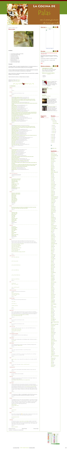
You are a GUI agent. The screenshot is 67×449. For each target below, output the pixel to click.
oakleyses (11, 87)
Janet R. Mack (12, 382)
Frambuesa (53, 227)
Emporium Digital (32, 447)
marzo (54, 129)
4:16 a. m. (13, 336)
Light (51, 261)
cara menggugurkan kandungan (14, 333)
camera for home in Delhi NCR (16, 249)
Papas (52, 287)
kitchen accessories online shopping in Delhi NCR (18, 251)
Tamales (52, 339)
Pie (51, 305)
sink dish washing (12, 298)
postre (52, 315)
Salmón (52, 329)
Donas (52, 214)
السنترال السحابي (14, 409)
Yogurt (52, 362)
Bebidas (52, 170)
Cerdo (52, 180)
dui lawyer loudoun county (15, 405)
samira (10, 357)
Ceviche (52, 183)
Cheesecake (53, 184)
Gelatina (52, 238)
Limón (52, 262)
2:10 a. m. (13, 418)
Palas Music (44, 95)
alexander (11, 398)
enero (54, 132)
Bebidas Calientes (54, 172)
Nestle (52, 280)
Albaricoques (53, 158)
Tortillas (52, 351)
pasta (52, 291)
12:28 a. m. (13, 209)
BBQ (51, 169)
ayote (52, 165)
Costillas (52, 202)
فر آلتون (13, 307)
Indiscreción (49, 81)
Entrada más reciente (12, 428)
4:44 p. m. (13, 94)
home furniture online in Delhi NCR (16, 245)
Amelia (10, 412)
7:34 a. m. (13, 361)
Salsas (52, 331)
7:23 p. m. (13, 204)
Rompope (52, 325)
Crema (52, 203)
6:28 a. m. (13, 381)
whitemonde (11, 376)
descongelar (53, 210)
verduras (52, 359)
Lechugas (52, 258)
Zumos (52, 366)
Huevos (52, 249)
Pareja (52, 290)
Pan (51, 286)
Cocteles (52, 191)
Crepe (52, 205)
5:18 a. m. (13, 396)
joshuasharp (11, 419)
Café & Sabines (49, 88)
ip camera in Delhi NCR (15, 250)
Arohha (10, 239)
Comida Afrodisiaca (54, 196)
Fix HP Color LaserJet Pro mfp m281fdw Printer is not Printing (20, 314)
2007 (52, 140)
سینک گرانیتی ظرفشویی (15, 305)
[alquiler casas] (53, 148)
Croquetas (52, 206)
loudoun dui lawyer (14, 404)
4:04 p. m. (13, 280)
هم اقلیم (13, 292)
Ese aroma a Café (45, 87)
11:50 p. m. (13, 146)
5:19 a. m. (13, 288)
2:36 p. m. (13, 341)
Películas (52, 297)
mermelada (52, 272)
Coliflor (52, 195)
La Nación (52, 254)
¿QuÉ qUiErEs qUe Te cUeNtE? (47, 68)
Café (51, 176)
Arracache (52, 161)
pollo (51, 312)
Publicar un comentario (15, 426)
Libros (52, 260)
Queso (52, 320)
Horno (52, 247)
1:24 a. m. (13, 90)
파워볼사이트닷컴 (20, 345)
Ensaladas (52, 218)
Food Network (53, 225)
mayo (53, 126)
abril (53, 128)
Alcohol (52, 159)
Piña (51, 308)
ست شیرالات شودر (14, 303)
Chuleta (52, 187)
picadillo (52, 301)
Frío (51, 232)
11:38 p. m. (13, 122)
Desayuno (52, 209)
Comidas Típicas (53, 198)
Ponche (52, 313)
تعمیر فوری (11, 348)
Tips (51, 347)
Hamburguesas (53, 243)
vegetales (52, 358)
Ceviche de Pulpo (55, 123)
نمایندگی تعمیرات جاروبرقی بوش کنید (16, 328)
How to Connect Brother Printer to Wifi (17, 315)
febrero (54, 131)
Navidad (52, 279)
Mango (52, 265)
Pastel (52, 293)
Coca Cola (52, 188)
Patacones (52, 294)
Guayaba (52, 242)
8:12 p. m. (13, 370)
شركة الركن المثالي (12, 255)
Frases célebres (53, 228)
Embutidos (52, 217)
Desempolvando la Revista (51, 106)
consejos (52, 199)
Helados (52, 246)
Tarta (52, 344)
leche (52, 257)
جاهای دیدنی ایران (14, 295)
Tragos (52, 354)
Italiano (52, 250)
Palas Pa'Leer (44, 80)
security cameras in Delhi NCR (16, 244)
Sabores (52, 328)
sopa (51, 336)
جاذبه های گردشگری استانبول (15, 293)
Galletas (52, 235)
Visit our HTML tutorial (15, 248)
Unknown (11, 148)
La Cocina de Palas (15, 5)
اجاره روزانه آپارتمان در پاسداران (25, 364)
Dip (51, 213)
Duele (43, 69)
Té (51, 346)
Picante (52, 302)
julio (53, 125)
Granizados (53, 240)
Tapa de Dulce (53, 340)
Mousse (52, 275)
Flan (51, 224)
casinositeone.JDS (12, 367)
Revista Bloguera (45, 105)
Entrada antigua (36, 428)
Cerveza (52, 181)
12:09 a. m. (13, 425)
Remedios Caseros (54, 324)
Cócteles (52, 192)
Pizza (52, 309)
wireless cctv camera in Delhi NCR (16, 247)
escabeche (52, 221)
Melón (52, 269)
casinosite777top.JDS (13, 372)
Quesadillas (53, 319)
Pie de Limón (12, 29)
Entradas (52, 220)
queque (52, 317)
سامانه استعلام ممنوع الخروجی (16, 294)
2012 (52, 119)
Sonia (52, 335)
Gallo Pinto (52, 236)
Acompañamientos (54, 155)
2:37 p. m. (13, 346)
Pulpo (52, 316)
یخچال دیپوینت (13, 301)
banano (52, 166)
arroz (52, 162)
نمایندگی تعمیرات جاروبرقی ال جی (16, 330)
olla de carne (53, 282)
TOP (66, 447)
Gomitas (52, 239)
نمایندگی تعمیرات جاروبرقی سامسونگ (16, 329)
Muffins (52, 276)
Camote (52, 177)
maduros (52, 264)
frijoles (52, 231)
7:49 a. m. (13, 365)
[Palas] (50, 47)
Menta (52, 271)
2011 (52, 134)
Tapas (52, 342)
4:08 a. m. (13, 190)
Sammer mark (11, 310)
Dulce (52, 216)
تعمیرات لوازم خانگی (12, 326)
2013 (52, 117)
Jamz (10, 281)
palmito (52, 284)
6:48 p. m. (13, 223)
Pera (51, 298)
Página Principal (24, 428)
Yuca (51, 363)
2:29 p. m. (13, 391)
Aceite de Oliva (53, 154)
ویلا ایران (11, 352)
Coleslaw (52, 194)
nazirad (11, 318)
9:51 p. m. (13, 171)
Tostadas (52, 353)
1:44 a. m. (13, 296)
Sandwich (52, 332)
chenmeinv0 (11, 225)
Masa (52, 268)
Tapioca (52, 343)
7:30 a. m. (13, 356)
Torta (52, 350)
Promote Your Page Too (50, 48)
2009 (52, 137)
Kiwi (51, 253)
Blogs (52, 173)
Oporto (52, 283)
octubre (54, 120)
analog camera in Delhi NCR (15, 246)
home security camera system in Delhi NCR (18, 243)
